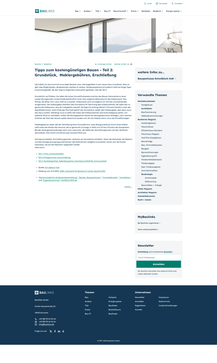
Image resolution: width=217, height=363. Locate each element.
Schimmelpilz (151, 178)
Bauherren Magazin (147, 119)
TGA (87, 305)
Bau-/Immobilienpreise (151, 145)
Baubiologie (147, 174)
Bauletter (168, 252)
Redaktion (48, 64)
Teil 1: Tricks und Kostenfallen (51, 154)
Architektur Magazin (147, 192)
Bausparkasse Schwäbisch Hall (156, 78)
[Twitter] (51, 331)
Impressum (164, 297)
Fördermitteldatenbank (151, 159)
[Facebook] (56, 331)
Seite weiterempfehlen (147, 229)
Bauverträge (146, 141)
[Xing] (64, 331)
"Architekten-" (125, 177)
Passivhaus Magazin (150, 134)
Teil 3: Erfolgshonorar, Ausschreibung (54, 157)
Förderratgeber (148, 163)
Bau (86, 297)
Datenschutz (164, 301)
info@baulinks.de (46, 324)
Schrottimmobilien (149, 170)
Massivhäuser (147, 127)
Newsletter (139, 297)
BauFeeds (113, 314)
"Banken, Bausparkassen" (89, 177)
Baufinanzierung (148, 112)
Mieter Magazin (145, 189)
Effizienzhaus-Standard (151, 130)
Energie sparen (115, 301)
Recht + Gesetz (144, 200)
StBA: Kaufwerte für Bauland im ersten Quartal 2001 (82, 171)
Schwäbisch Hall (52, 167)
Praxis (87, 309)
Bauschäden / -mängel (151, 185)
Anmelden (139, 301)
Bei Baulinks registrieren (148, 223)
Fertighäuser (147, 105)
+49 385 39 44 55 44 (47, 319)
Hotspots (113, 297)
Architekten (146, 108)
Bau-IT (107, 11)
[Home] (58, 294)
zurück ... (128, 186)
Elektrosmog (150, 181)
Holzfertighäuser (148, 123)
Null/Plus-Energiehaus (151, 138)
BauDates (146, 11)
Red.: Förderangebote (150, 167)
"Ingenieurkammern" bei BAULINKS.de (59, 180)
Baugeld (145, 149)
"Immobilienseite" (110, 177)
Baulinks (38, 64)
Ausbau (88, 301)
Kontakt (138, 309)
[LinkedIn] (60, 331)
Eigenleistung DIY (149, 156)
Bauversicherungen (149, 152)
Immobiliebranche (146, 196)
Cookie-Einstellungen (168, 305)
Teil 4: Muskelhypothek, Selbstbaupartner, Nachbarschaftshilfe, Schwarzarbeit (72, 161)
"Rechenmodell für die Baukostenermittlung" (58, 177)
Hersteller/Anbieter (146, 101)
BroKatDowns (115, 309)
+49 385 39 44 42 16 (47, 321)
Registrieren (140, 305)
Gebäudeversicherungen (152, 116)
